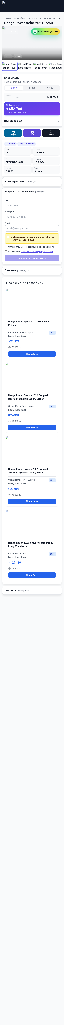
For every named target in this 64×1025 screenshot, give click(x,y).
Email (7, 223)
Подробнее (32, 354)
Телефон (9, 211)
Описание (17, 270)
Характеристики (20, 181)
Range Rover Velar (48, 18)
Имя (7, 200)
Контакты (17, 590)
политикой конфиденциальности (37, 251)
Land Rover (32, 18)
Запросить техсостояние (26, 191)
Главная (7, 18)
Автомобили (19, 18)
